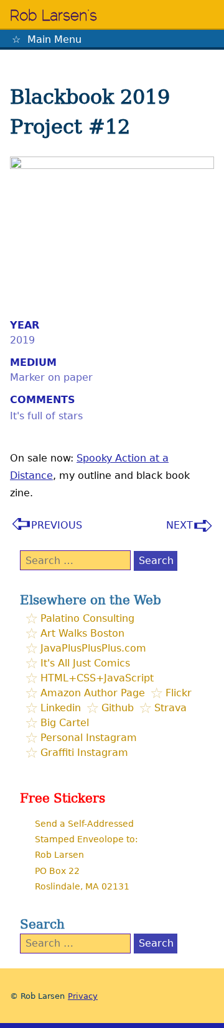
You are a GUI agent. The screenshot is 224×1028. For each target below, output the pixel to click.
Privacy (83, 996)
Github (117, 708)
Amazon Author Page (92, 693)
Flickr (179, 693)
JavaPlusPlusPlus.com (93, 648)
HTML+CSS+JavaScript (97, 678)
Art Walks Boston (82, 633)
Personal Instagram (88, 738)
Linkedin (60, 708)
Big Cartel (64, 723)
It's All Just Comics (85, 663)
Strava (170, 708)
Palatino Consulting (87, 618)
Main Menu (54, 39)
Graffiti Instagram (84, 752)
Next (179, 525)
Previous (56, 525)
